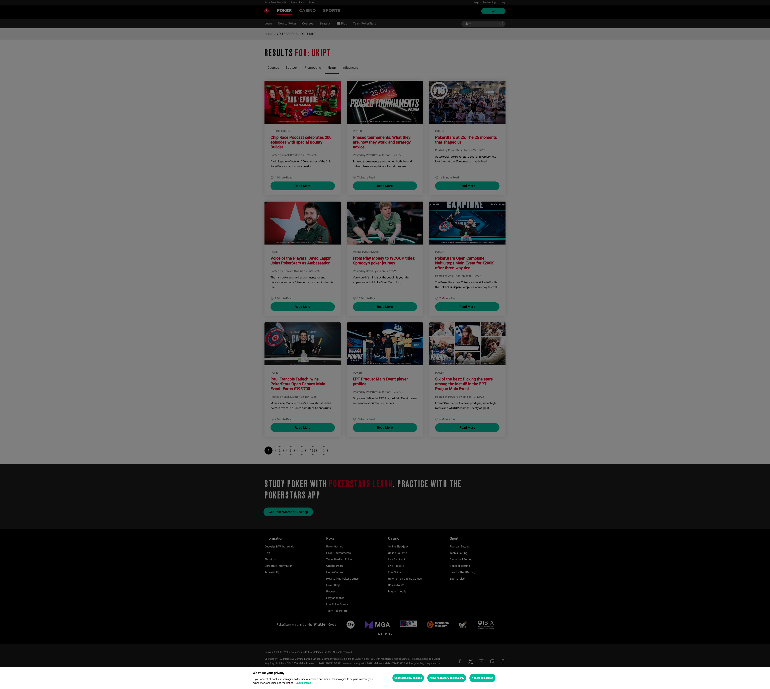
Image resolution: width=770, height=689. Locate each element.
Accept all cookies (482, 677)
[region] (385, 678)
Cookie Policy (303, 682)
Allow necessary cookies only (447, 677)
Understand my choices (408, 677)
